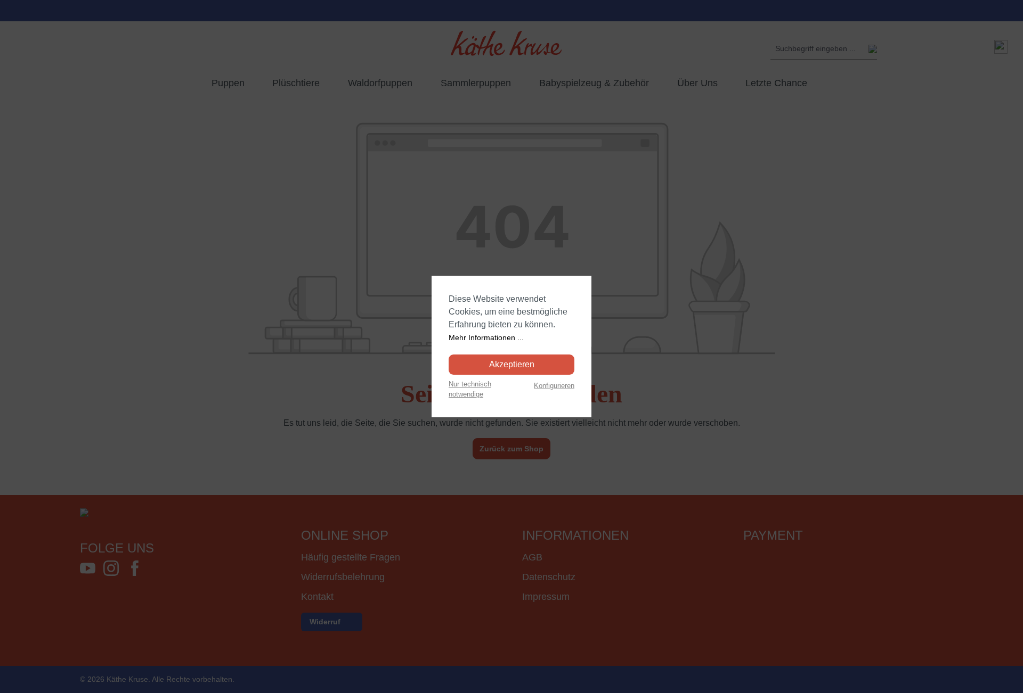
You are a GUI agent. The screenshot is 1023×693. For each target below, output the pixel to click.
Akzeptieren (511, 364)
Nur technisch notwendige (470, 389)
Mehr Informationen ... (486, 337)
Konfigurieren (554, 386)
